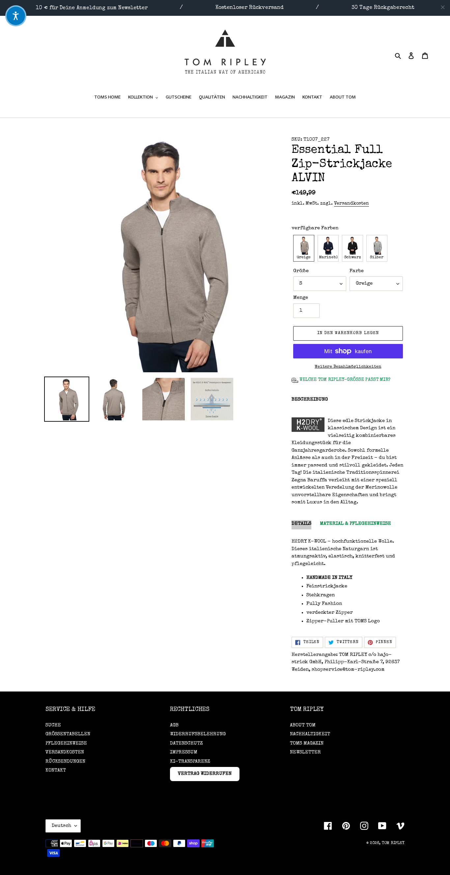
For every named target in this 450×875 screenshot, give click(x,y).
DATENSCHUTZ (186, 743)
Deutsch (61, 825)
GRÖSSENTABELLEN (67, 734)
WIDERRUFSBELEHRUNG (198, 734)
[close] (443, 7)
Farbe (357, 270)
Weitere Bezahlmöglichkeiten (348, 367)
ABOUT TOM (303, 725)
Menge (300, 297)
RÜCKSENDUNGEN (65, 761)
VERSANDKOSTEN (64, 752)
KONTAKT (55, 770)
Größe (301, 270)
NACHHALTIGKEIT (310, 734)
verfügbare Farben (315, 228)
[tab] (301, 525)
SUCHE (53, 725)
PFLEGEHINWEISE (66, 743)
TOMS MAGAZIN (306, 743)
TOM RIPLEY (393, 843)
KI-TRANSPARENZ (190, 761)
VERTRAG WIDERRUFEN (205, 773)
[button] (303, 248)
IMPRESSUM (183, 752)
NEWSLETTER (305, 752)
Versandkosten (351, 203)
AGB (174, 725)
